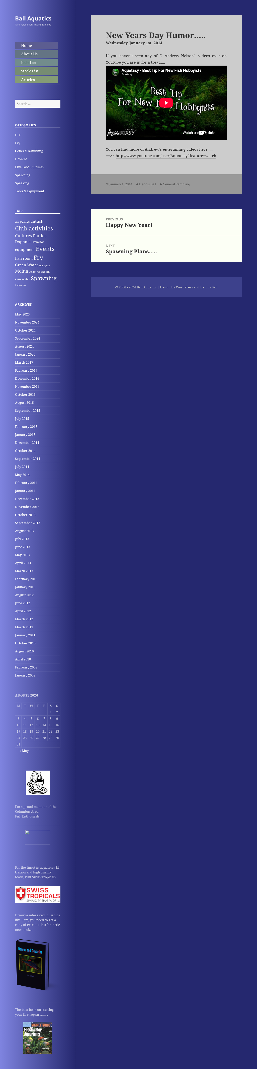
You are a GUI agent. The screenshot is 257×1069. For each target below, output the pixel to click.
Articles (28, 79)
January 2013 (25, 587)
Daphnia (23, 241)
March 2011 (24, 627)
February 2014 (26, 483)
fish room (24, 258)
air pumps (22, 221)
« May (24, 751)
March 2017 (24, 362)
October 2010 (25, 643)
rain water (22, 279)
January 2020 (25, 354)
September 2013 (27, 523)
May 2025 (22, 314)
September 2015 (27, 410)
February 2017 (26, 370)
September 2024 (27, 338)
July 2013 (22, 539)
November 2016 (27, 386)
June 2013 (22, 547)
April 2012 (23, 611)
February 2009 (26, 667)
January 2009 (25, 675)
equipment (25, 249)
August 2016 (24, 402)
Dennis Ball (147, 184)
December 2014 (27, 442)
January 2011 (25, 635)
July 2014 (22, 467)
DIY (18, 135)
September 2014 (27, 458)
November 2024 (27, 322)
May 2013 (22, 555)
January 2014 (25, 491)
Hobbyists (44, 265)
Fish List (29, 62)
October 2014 (25, 450)
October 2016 (25, 394)
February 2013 (26, 579)
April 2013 (23, 563)
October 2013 (25, 515)
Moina (21, 271)
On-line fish (43, 271)
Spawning (22, 175)
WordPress (184, 287)
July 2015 (22, 418)
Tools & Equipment (29, 191)
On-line (33, 271)
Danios (39, 235)
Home (26, 45)
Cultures (23, 235)
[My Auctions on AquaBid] (37, 842)
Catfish (37, 221)
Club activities (34, 228)
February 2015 (26, 426)
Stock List (30, 71)
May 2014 (22, 475)
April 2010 (23, 659)
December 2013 (27, 499)
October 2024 (25, 330)
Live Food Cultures (29, 167)
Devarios (38, 242)
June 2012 (22, 603)
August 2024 (24, 346)
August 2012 (24, 595)
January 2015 (25, 434)
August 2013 (24, 531)
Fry (17, 143)
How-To (21, 159)
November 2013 (27, 507)
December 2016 (27, 378)
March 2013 (24, 571)
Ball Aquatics (33, 18)
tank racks (20, 285)
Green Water (26, 264)
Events (45, 249)
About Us (29, 54)
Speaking (22, 183)
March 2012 (24, 619)
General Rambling (29, 151)
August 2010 (24, 651)
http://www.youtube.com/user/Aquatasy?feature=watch (166, 155)
